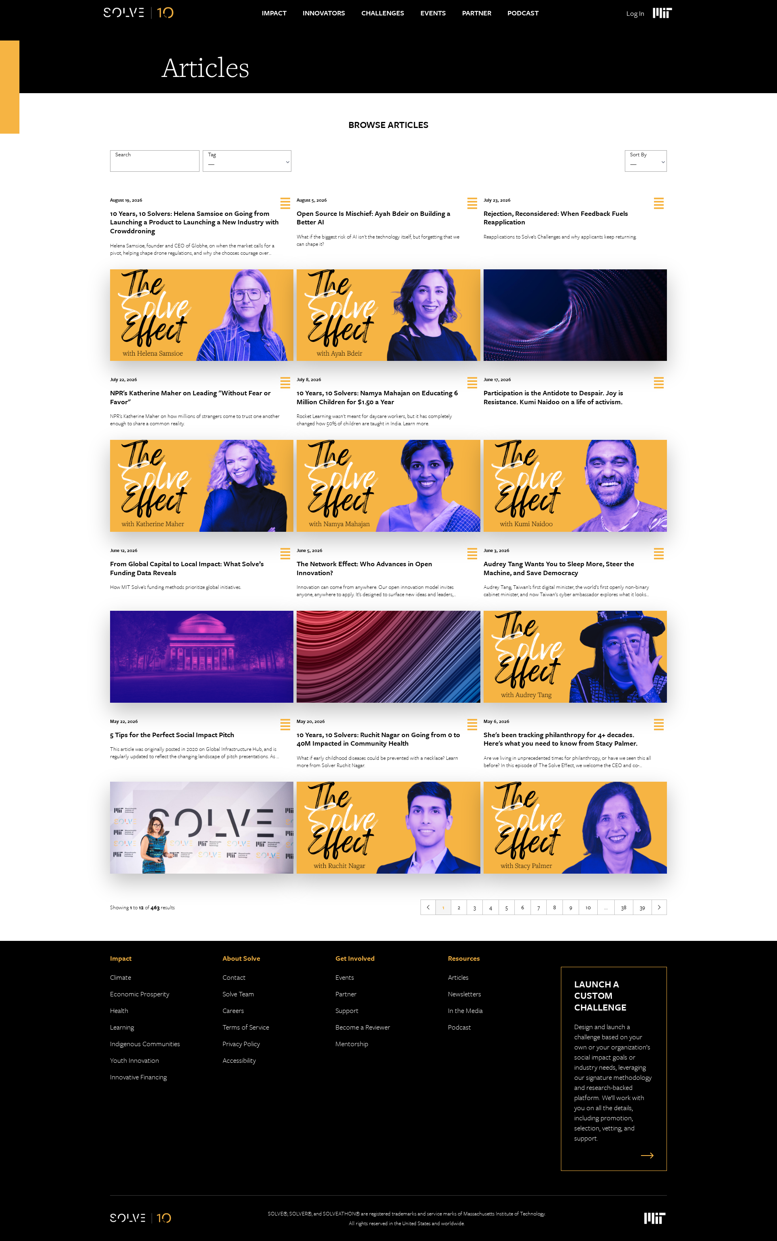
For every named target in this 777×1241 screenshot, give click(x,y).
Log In (635, 13)
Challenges (382, 13)
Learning (122, 1027)
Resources (464, 958)
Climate (120, 977)
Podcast (523, 13)
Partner (476, 13)
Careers (233, 1010)
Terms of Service (246, 1027)
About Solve (241, 958)
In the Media (465, 1010)
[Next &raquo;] (659, 907)
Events (433, 13)
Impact (274, 13)
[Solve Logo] (139, 12)
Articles (458, 977)
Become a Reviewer (362, 1027)
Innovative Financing (138, 1077)
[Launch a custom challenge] (645, 1155)
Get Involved (355, 958)
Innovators (324, 13)
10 (588, 907)
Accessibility (239, 1060)
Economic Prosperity (139, 994)
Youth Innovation (134, 1060)
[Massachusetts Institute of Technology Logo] (662, 13)
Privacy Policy (241, 1043)
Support (347, 1010)
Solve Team (238, 994)
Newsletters (464, 994)
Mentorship (351, 1043)
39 (642, 907)
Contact (234, 977)
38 (623, 907)
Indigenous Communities (145, 1043)
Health (119, 1010)
